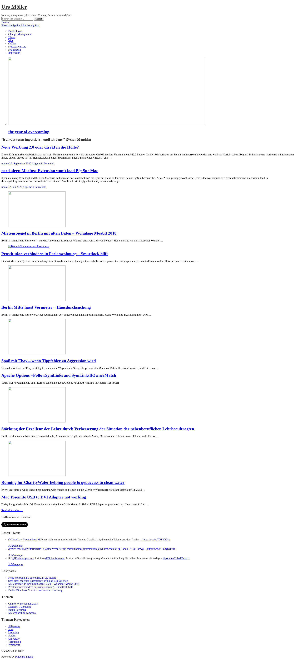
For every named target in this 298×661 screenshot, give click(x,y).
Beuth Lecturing (17, 609)
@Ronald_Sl (125, 548)
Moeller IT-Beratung (19, 606)
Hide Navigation (30, 25)
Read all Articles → (12, 510)
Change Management (20, 34)
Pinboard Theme (24, 656)
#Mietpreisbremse (55, 558)
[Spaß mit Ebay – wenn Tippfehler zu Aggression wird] (37, 353)
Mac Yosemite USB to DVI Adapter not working (43, 497)
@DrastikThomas (72, 548)
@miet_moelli (16, 548)
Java (10, 629)
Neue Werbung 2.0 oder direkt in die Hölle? (40, 147)
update (5, 163)
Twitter (5, 22)
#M (38, 539)
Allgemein (37, 163)
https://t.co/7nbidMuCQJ (176, 558)
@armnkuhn (90, 548)
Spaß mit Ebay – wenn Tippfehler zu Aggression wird (48, 361)
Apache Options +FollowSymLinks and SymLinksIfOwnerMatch (58, 375)
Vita (10, 40)
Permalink (49, 163)
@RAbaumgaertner (23, 558)
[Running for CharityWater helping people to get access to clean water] (37, 475)
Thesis (11, 37)
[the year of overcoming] (106, 124)
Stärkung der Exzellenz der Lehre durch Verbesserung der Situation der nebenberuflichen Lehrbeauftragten (97, 429)
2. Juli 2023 (15, 187)
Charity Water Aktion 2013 (23, 603)
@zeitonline (29, 539)
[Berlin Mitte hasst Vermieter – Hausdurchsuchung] (37, 299)
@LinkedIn (14, 49)
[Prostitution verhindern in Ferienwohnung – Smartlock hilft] (28, 246)
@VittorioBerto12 (34, 548)
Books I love (15, 31)
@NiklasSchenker (107, 548)
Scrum (11, 635)
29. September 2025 (20, 163)
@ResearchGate (17, 46)
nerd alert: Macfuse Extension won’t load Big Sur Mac (49, 170)
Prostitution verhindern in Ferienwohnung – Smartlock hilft (54, 253)
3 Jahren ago (15, 545)
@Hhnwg (138, 548)
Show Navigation (11, 25)
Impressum (14, 52)
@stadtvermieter (53, 548)
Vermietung (14, 641)
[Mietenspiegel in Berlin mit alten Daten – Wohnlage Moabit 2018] (37, 225)
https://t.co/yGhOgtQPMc (161, 548)
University (14, 638)
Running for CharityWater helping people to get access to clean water (63, 482)
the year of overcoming (28, 132)
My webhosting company (22, 612)
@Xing (12, 43)
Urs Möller (14, 7)
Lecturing (13, 632)
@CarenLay (15, 539)
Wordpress (14, 644)
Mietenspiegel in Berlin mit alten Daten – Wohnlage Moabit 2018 (58, 233)
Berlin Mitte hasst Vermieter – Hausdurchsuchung (46, 307)
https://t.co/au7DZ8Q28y (156, 539)
